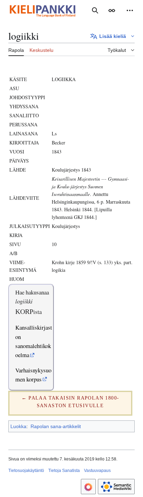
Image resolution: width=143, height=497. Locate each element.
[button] (112, 10)
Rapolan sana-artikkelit (56, 426)
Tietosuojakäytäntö (26, 470)
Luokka (18, 426)
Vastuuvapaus (97, 470)
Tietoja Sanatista (64, 470)
